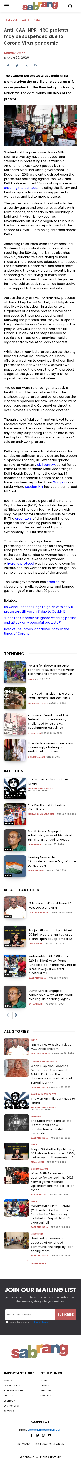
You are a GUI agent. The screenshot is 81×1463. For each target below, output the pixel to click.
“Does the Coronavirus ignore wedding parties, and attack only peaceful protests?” (40, 620)
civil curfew (46, 464)
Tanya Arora (39, 1194)
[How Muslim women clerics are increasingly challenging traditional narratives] (15, 750)
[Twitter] (17, 66)
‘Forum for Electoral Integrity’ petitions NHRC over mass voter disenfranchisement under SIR (51, 670)
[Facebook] (8, 66)
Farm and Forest (38, 703)
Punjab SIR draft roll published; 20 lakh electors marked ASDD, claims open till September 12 (51, 934)
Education (34, 733)
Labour (9, 823)
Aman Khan (35, 943)
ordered (53, 582)
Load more (38, 1263)
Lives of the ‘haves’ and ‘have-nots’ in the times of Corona (36, 631)
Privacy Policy (41, 1322)
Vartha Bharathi (39, 912)
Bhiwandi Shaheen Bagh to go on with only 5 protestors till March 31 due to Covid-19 (38, 609)
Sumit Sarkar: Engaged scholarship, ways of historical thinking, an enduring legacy (50, 835)
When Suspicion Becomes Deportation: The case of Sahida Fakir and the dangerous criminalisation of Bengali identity (51, 1074)
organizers (23, 518)
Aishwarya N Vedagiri (41, 814)
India (36, 19)
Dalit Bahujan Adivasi (13, 796)
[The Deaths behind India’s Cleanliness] (15, 814)
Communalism (36, 757)
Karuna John (15, 53)
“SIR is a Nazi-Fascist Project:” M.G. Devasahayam (50, 905)
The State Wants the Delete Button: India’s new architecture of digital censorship (51, 1127)
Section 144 (34, 486)
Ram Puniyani (36, 870)
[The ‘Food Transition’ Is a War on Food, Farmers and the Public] (15, 698)
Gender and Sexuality (44, 1061)
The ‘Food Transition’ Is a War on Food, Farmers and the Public (51, 696)
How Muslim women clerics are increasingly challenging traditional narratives (50, 747)
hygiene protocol (20, 563)
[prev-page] (7, 1015)
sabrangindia (37, 977)
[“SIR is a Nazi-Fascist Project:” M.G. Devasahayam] (15, 907)
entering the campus (20, 187)
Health (25, 19)
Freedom (11, 19)
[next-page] (15, 1015)
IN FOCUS (13, 771)
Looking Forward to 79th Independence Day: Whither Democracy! (52, 861)
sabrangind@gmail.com (45, 1430)
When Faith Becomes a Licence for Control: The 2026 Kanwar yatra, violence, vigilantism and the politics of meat (52, 1182)
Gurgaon (60, 482)
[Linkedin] (26, 66)
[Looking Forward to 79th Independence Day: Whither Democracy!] (15, 866)
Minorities (37, 1233)
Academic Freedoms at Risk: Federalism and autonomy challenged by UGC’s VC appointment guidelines (48, 721)
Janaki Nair (35, 844)
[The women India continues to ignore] (15, 789)
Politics (36, 1116)
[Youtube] (49, 1436)
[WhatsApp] (35, 66)
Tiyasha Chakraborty (41, 788)
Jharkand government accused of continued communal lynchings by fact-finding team (53, 1245)
